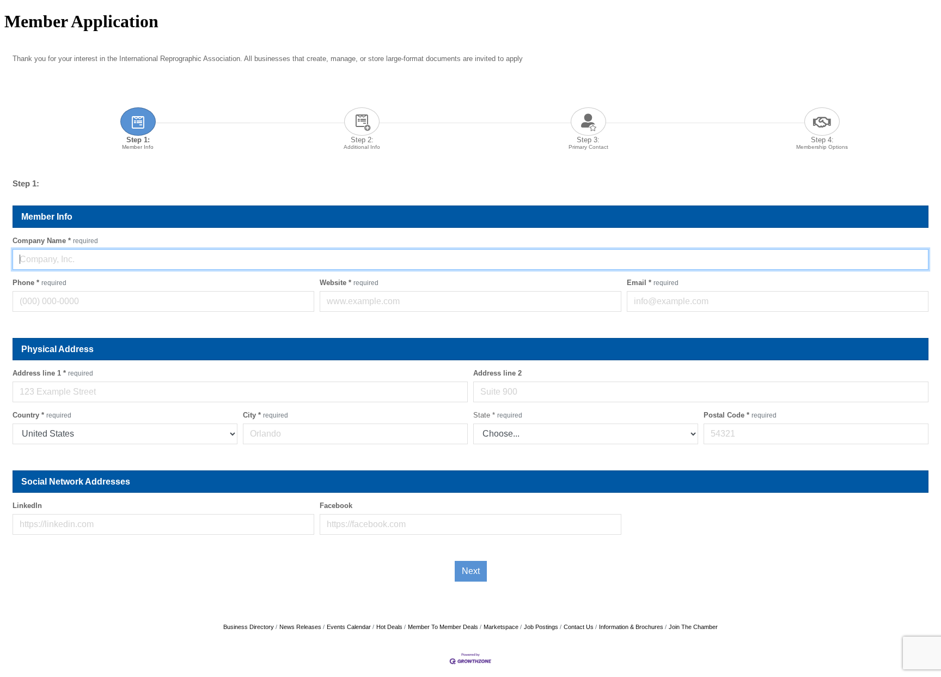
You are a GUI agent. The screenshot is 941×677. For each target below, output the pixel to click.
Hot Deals (389, 627)
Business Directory (248, 627)
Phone (39, 283)
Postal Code (740, 415)
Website (349, 283)
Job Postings (541, 627)
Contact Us (579, 627)
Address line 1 (53, 373)
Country (42, 415)
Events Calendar (349, 627)
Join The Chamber (693, 627)
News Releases (300, 627)
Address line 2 (497, 373)
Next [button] (471, 571)
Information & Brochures (631, 627)
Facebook (336, 505)
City (265, 415)
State (497, 415)
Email (653, 283)
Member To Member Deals (443, 627)
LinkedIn (27, 505)
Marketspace (501, 627)
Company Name (55, 241)
